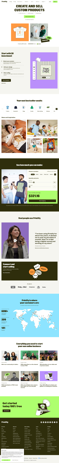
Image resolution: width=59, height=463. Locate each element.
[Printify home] (4, 1)
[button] (7, 137)
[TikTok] (41, 422)
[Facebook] (45, 422)
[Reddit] (52, 422)
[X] (54, 422)
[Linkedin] (50, 422)
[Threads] (43, 422)
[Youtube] (57, 422)
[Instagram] (48, 422)
